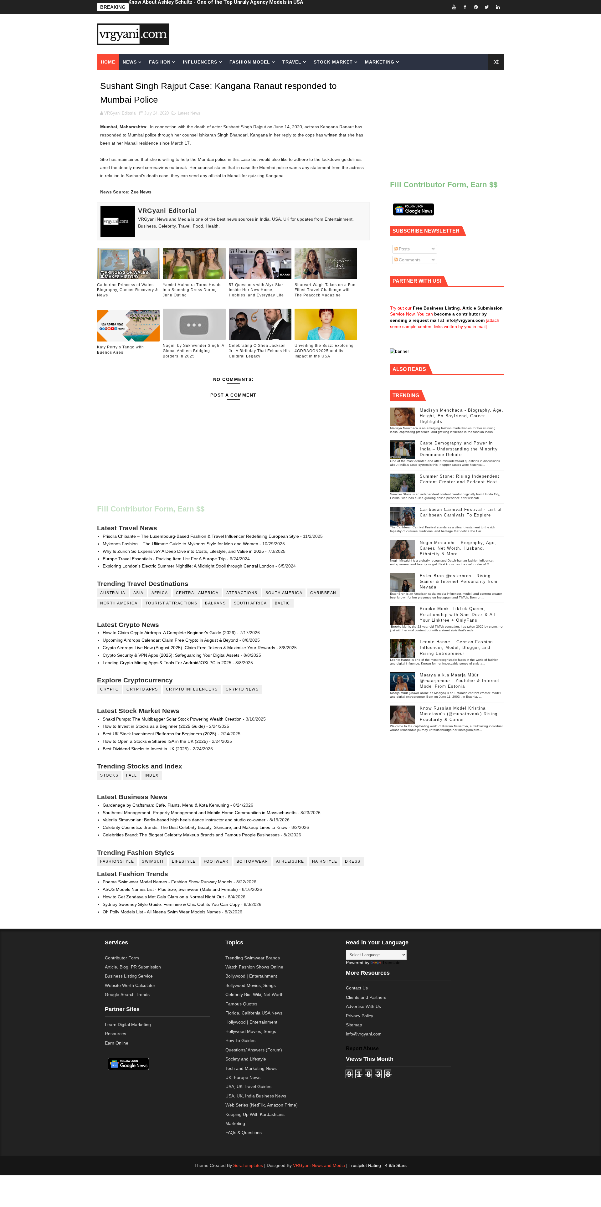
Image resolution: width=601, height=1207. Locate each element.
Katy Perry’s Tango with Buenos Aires (120, 350)
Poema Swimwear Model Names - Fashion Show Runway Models (167, 881)
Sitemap (354, 1024)
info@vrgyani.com (364, 1033)
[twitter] (486, 7)
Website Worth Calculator (130, 985)
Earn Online (116, 1042)
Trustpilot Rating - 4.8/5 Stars (378, 1165)
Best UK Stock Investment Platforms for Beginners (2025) (159, 733)
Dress (353, 861)
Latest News (189, 113)
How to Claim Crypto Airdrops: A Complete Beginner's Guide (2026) (169, 632)
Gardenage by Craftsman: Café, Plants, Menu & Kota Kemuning (166, 805)
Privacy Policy (359, 1015)
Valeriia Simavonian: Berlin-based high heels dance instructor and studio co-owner (184, 819)
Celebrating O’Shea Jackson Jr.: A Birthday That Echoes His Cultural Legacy (259, 350)
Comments (409, 259)
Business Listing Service (129, 975)
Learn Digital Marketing (128, 1024)
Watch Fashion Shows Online (254, 966)
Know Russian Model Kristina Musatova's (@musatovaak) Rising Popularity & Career (459, 714)
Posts (404, 248)
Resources (115, 1033)
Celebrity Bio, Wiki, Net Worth (254, 994)
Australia (113, 593)
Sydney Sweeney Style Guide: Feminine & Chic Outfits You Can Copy (171, 904)
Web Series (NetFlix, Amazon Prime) (261, 1104)
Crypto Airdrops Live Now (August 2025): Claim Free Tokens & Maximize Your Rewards (189, 647)
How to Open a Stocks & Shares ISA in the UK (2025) (155, 741)
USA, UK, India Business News (255, 1095)
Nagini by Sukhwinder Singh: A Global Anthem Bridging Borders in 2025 (193, 350)
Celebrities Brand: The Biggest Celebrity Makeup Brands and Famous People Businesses (191, 834)
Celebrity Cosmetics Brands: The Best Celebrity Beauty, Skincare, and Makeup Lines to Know (195, 827)
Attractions (242, 593)
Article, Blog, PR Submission (133, 966)
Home (108, 61)
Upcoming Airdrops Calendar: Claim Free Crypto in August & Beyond (170, 640)
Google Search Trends (127, 994)
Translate (391, 962)
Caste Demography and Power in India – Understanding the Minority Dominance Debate (459, 449)
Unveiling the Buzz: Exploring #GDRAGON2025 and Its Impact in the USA (324, 350)
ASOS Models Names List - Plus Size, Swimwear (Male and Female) (170, 889)
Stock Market (333, 61)
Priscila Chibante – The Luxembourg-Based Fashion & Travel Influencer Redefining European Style (201, 536)
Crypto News (242, 689)
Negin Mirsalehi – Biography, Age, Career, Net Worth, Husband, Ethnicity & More (458, 548)
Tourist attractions (172, 603)
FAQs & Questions (243, 1132)
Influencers (200, 61)
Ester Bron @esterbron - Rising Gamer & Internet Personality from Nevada (459, 581)
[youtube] (454, 7)
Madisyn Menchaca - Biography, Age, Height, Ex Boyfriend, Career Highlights (461, 416)
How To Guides (240, 1040)
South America (284, 593)
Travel (291, 61)
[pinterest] (475, 7)
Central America (197, 593)
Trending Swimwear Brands (252, 957)
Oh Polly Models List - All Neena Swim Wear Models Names (162, 911)
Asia (138, 593)
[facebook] (465, 7)
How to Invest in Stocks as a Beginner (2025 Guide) (154, 726)
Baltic (282, 603)
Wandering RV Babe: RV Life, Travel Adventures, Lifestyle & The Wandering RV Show (228, 7)
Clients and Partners (366, 997)
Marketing (379, 61)
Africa (160, 593)
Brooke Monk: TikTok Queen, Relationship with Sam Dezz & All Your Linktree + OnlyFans (458, 614)
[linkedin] (497, 7)
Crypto (109, 689)
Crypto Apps (142, 689)
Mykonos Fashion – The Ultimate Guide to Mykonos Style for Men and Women (180, 543)
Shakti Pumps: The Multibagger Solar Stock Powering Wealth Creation (172, 719)
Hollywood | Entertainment (251, 1022)
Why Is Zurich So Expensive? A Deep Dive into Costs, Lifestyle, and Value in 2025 (183, 551)
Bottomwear (252, 861)
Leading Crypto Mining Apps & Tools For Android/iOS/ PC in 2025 (167, 662)
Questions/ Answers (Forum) (253, 1049)
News (130, 61)
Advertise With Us (363, 1006)
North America (119, 603)
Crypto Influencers (192, 689)
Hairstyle (324, 861)
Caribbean (323, 593)
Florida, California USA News (253, 1012)
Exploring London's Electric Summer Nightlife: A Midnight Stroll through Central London (188, 565)
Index (152, 775)
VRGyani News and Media (319, 1165)
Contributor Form (122, 957)
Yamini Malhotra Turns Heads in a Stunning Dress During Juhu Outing (192, 290)
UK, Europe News (242, 1077)
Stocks (109, 775)
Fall (131, 775)
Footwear (216, 861)
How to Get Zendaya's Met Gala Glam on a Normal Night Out (163, 896)
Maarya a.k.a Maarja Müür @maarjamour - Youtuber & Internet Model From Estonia (460, 681)
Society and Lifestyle (245, 1058)
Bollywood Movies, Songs (250, 985)
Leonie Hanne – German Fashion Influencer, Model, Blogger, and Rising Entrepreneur (456, 647)
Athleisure (290, 861)
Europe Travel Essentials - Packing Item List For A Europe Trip (164, 558)
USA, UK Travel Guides (248, 1086)
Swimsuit (153, 861)
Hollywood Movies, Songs (250, 1031)
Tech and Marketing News (251, 1068)
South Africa (250, 603)
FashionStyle (117, 861)
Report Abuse (362, 1048)
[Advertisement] (348, 33)
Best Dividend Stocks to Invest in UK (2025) (146, 748)
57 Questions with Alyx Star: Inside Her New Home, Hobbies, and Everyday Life (257, 290)
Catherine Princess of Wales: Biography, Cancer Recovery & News (127, 290)
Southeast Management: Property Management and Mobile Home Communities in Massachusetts (199, 812)
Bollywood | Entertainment (251, 975)
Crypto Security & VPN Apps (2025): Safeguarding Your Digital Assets (171, 655)
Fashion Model (249, 61)
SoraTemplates (248, 1165)
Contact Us (357, 987)
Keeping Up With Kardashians (255, 1114)
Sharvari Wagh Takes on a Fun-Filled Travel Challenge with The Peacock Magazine (326, 290)
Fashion (160, 61)
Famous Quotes (241, 1003)
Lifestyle (184, 861)
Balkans (215, 603)
